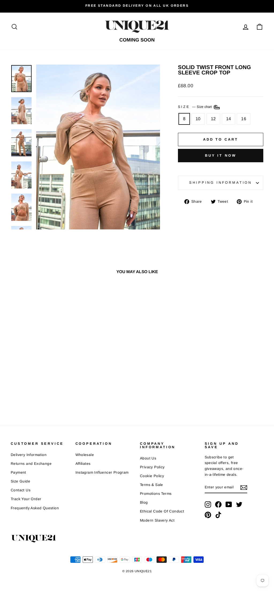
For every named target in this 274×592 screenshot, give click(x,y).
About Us (148, 458)
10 (198, 118)
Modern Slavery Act (157, 520)
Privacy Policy (152, 467)
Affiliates (83, 464)
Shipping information (220, 182)
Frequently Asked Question (35, 508)
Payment (18, 472)
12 (213, 118)
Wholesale (84, 455)
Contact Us (21, 490)
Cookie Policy (152, 476)
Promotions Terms (156, 494)
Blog (144, 502)
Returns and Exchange (31, 464)
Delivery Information (29, 455)
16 (243, 118)
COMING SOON (137, 40)
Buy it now (220, 155)
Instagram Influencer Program (102, 472)
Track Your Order (26, 499)
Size (195, 107)
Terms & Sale (151, 485)
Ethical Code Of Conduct (162, 511)
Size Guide (20, 481)
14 (228, 118)
